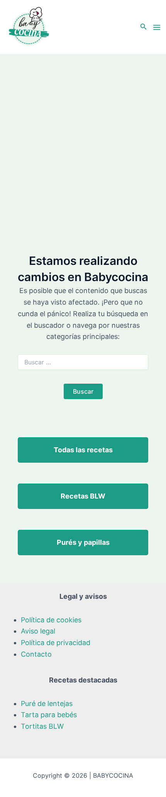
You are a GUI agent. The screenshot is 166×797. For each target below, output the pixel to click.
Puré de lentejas (47, 703)
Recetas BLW (83, 496)
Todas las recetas (83, 450)
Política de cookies (51, 620)
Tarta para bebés (49, 715)
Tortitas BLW (42, 726)
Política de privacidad (55, 643)
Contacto (36, 654)
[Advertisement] (83, 141)
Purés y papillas (83, 542)
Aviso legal (38, 631)
